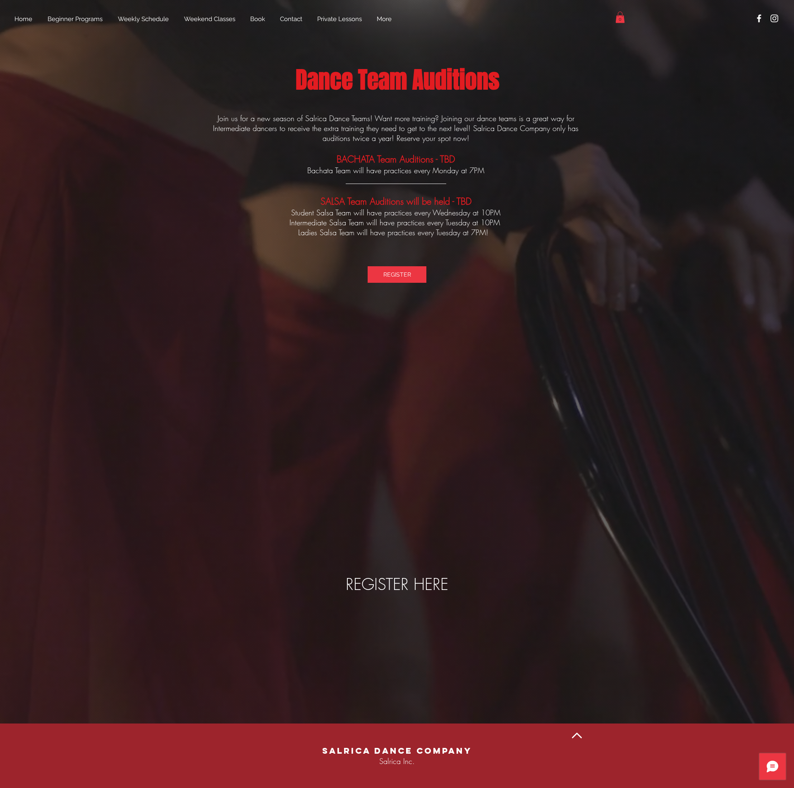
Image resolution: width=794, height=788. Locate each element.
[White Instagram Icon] (774, 18)
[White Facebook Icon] (759, 18)
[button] (620, 17)
